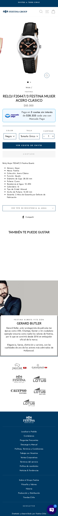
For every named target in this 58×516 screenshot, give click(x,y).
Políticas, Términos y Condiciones (29, 448)
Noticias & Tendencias (29, 470)
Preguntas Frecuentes (29, 440)
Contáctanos (29, 435)
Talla (29, 131)
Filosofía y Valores (29, 484)
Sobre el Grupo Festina (29, 480)
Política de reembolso (29, 466)
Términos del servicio (29, 461)
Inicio (28, 87)
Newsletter (29, 506)
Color (9, 131)
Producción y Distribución (29, 493)
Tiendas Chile (29, 497)
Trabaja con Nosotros (29, 453)
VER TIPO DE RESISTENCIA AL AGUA (29, 208)
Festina (29, 92)
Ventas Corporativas (29, 457)
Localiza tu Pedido (29, 431)
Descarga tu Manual (29, 444)
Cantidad (49, 131)
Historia (29, 488)
